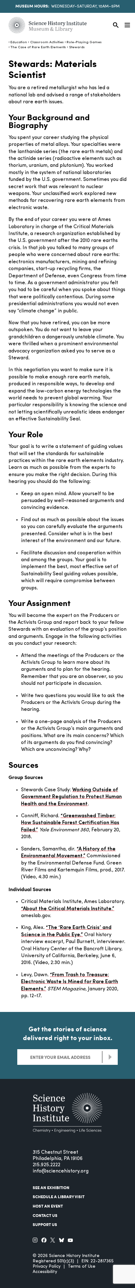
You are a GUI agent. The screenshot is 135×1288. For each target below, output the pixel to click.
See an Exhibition (51, 1187)
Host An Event (48, 1205)
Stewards (76, 47)
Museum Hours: (32, 6)
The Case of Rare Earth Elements (38, 47)
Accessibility (45, 1272)
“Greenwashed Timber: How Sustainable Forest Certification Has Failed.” (70, 823)
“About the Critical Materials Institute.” (67, 908)
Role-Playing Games (84, 42)
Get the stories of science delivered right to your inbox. (67, 1033)
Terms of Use (81, 1266)
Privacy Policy (47, 1266)
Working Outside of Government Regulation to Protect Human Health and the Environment (71, 797)
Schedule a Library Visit (58, 1196)
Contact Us (45, 1215)
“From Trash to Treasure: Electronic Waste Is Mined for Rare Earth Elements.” (69, 982)
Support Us (45, 1224)
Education (18, 42)
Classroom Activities (46, 42)
